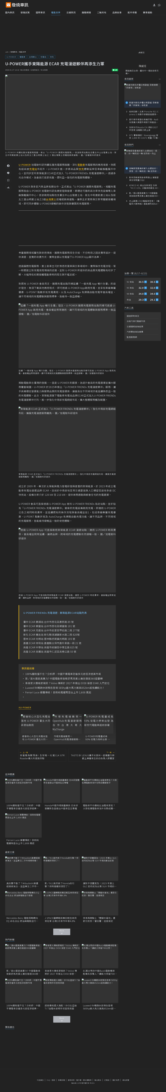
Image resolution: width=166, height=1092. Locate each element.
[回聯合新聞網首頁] (8, 5)
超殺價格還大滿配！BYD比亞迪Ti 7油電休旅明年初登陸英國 (61, 1007)
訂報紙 (106, 1080)
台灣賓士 (33, 57)
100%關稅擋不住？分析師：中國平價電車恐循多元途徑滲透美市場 (63, 674)
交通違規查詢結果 (135, 326)
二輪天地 (101, 12)
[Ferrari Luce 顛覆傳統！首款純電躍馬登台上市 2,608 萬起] (23, 825)
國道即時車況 (133, 315)
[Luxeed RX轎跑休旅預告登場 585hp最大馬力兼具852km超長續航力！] (100, 991)
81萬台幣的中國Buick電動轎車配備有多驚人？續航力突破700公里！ (100, 972)
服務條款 (71, 1080)
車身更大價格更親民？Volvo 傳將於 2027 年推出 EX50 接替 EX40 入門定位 (67, 683)
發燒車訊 (13, 52)
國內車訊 (9, 12)
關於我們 (116, 1080)
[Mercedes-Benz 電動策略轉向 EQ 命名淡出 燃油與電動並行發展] (23, 903)
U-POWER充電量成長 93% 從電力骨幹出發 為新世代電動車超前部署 (97, 738)
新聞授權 (61, 1080)
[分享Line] (8, 173)
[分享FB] (8, 166)
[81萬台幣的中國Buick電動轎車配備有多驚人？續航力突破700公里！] (100, 956)
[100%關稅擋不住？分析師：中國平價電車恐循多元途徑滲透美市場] (23, 791)
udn (7, 52)
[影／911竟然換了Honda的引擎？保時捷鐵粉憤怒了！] (62, 869)
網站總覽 (125, 1080)
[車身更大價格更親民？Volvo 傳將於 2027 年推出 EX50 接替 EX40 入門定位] (62, 956)
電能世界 (55, 12)
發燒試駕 (25, 12)
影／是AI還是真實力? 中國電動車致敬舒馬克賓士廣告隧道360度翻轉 (64, 678)
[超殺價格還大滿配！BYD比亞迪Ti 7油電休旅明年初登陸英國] (62, 991)
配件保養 (132, 12)
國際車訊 (40, 12)
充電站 (43, 57)
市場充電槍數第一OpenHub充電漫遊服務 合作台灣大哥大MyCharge (66, 738)
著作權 (78, 1080)
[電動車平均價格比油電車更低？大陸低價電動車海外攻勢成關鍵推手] (100, 791)
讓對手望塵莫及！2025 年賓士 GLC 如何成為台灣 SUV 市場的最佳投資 (100, 885)
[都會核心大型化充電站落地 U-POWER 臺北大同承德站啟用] (35, 724)
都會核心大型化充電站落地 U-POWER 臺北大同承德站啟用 (35, 738)
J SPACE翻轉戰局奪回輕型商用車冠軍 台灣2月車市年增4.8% (61, 919)
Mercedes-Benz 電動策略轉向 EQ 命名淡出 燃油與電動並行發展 (22, 919)
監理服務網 (132, 337)
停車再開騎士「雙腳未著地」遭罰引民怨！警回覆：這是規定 (99, 919)
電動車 (22, 57)
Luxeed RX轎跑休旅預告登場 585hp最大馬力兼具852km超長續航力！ (65, 687)
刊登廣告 (40, 1080)
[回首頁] (20, 5)
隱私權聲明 (87, 1080)
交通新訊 (71, 12)
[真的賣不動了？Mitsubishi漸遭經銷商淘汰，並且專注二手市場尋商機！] (23, 869)
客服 (53, 1080)
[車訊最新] (160, 79)
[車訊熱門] (160, 145)
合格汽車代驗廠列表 (136, 321)
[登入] (154, 5)
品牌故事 (117, 12)
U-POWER (11, 57)
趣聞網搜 (86, 12)
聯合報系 (98, 1080)
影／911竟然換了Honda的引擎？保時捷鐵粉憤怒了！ (59, 885)
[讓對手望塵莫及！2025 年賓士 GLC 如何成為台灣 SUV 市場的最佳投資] (100, 869)
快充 (52, 57)
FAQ (48, 1080)
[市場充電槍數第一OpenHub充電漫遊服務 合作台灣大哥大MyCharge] (67, 724)
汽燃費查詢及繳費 (135, 331)
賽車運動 (147, 12)
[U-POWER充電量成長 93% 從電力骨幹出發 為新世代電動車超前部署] (98, 724)
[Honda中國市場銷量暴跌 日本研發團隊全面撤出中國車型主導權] (62, 791)
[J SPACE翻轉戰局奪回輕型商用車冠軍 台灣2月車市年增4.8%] (62, 903)
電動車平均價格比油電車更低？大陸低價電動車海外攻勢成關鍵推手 (99, 807)
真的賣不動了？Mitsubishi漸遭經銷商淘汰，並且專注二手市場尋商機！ (22, 885)
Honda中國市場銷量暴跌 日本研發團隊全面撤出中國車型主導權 (61, 807)
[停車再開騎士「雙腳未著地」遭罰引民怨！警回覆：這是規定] (100, 903)
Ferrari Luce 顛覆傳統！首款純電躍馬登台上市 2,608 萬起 (58, 692)
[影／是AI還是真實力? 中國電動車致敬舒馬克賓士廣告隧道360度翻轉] (23, 956)
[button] (159, 5)
